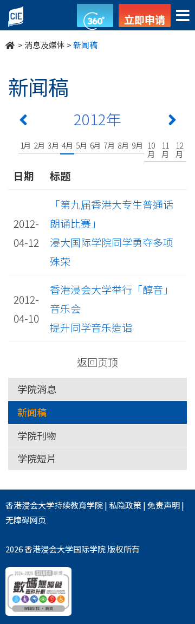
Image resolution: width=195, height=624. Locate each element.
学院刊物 (36, 435)
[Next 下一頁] (172, 122)
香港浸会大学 (29, 505)
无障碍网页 (25, 519)
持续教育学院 (78, 505)
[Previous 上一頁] (23, 122)
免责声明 (163, 505)
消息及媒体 (44, 44)
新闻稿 (32, 412)
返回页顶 (97, 362)
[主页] (10, 44)
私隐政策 (125, 505)
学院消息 (36, 389)
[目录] (183, 16)
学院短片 (36, 458)
